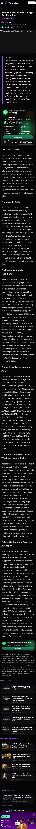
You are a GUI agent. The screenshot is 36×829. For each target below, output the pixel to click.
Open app (32, 3)
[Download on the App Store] (25, 142)
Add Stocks (18, 137)
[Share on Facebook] (8, 27)
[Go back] (1, 9)
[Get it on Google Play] (10, 142)
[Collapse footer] (33, 814)
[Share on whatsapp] (2, 27)
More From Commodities (10, 738)
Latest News (6, 680)
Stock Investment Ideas (8, 790)
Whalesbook (14, 3)
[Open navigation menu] (2, 3)
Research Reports (7, 805)
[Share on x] (5, 27)
